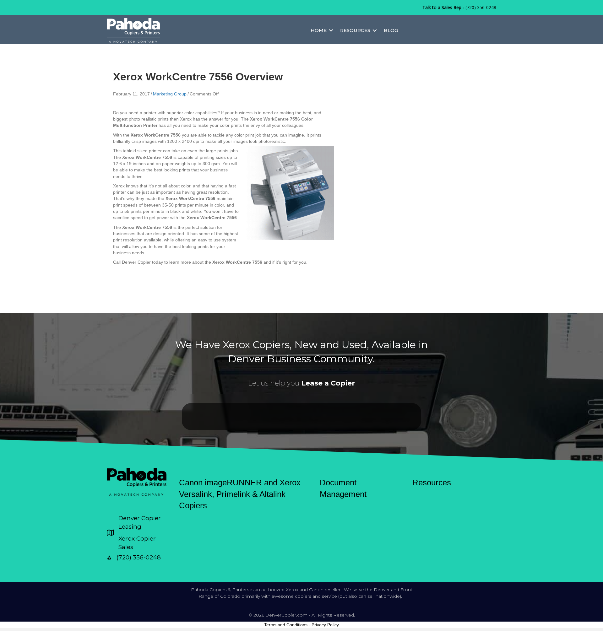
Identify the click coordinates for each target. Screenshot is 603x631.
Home (319, 30)
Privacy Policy (325, 624)
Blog (391, 30)
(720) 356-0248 (480, 7)
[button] (331, 30)
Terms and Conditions (285, 624)
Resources (355, 30)
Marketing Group (170, 93)
